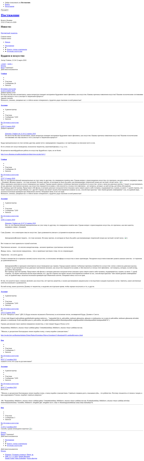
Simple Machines (24, 456)
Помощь (8, 454)
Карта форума (32, 458)
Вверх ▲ (30, 454)
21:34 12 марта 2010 (8, 91)
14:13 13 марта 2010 (8, 312)
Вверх (3, 434)
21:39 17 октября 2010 (9, 427)
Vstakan (4, 73)
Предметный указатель (9, 33)
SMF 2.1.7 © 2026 (11, 456)
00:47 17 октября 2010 (9, 387)
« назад (3, 64)
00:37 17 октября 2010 (9, 359)
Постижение (10, 15)
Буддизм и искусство (8, 89)
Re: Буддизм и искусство (10, 122)
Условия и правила (19, 454)
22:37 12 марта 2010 (8, 178)
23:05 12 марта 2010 (8, 220)
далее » (10, 64)
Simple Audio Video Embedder (15, 458)
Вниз (3, 67)
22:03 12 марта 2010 (8, 126)
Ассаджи (4, 105)
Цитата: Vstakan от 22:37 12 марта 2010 (20, 223)
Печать (3, 66)
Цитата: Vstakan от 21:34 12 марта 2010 (20, 134)
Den (2, 340)
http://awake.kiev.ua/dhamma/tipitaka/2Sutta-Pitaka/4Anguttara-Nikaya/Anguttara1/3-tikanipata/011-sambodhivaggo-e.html (42, 335)
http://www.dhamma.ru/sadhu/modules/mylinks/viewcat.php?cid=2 (23, 154)
